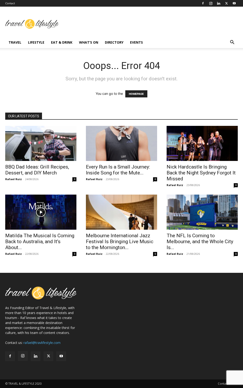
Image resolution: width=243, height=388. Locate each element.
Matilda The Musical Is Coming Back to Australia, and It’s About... (39, 241)
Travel (15, 42)
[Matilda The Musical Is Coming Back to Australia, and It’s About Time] (40, 212)
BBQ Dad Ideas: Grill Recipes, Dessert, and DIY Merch (37, 170)
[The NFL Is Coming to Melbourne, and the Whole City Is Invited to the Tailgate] (202, 212)
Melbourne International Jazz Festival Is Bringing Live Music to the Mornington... (119, 241)
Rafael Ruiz (13, 179)
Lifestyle (36, 42)
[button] (232, 43)
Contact (10, 3)
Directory (114, 42)
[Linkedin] (218, 3)
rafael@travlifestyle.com (42, 342)
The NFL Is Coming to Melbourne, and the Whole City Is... (200, 241)
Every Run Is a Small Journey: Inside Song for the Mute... (118, 170)
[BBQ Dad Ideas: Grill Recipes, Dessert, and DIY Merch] (40, 143)
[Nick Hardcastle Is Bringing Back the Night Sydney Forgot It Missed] (202, 143)
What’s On (88, 42)
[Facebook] (202, 3)
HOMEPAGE (136, 94)
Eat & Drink (61, 42)
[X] (226, 3)
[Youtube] (234, 3)
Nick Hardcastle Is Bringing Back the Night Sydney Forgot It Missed (201, 173)
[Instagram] (210, 3)
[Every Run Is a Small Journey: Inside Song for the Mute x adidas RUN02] (121, 143)
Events (136, 42)
